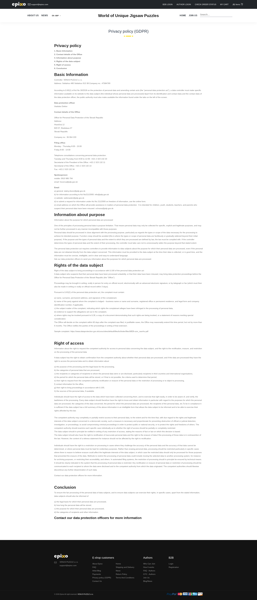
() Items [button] (237, 4)
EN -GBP (55, 16)
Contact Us (97, 581)
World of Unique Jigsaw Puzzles (128, 15)
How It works (148, 567)
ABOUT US (33, 15)
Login (171, 564)
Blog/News (147, 581)
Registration (174, 567)
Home (183, 15)
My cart (224, 4)
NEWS (44, 15)
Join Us (146, 578)
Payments (96, 574)
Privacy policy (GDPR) (101, 578)
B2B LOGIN (168, 4)
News (118, 571)
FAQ (94, 567)
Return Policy (121, 574)
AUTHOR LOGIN (184, 4)
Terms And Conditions (125, 578)
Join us (193, 15)
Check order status (205, 4)
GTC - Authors (149, 574)
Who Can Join (149, 564)
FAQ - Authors (149, 571)
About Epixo (97, 564)
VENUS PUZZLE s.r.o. (85, 594)
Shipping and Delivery (125, 567)
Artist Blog (96, 571)
